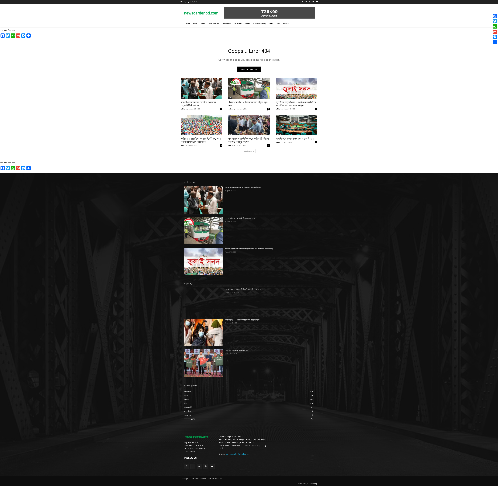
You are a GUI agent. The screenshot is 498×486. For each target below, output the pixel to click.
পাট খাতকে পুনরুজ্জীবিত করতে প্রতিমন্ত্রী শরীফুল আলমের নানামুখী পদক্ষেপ (248, 140)
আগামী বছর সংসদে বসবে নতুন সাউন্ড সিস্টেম (295, 138)
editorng (184, 109)
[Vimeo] (313, 1)
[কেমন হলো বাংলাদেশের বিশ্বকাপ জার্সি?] (203, 363)
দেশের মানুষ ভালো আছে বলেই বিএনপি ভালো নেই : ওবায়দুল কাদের (244, 289)
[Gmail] (494, 31)
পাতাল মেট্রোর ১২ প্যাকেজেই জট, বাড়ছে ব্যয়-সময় (240, 218)
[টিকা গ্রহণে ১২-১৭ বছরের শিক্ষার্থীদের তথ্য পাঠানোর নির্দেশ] (203, 332)
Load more (248, 151)
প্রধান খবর (279, 134)
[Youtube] (316, 1)
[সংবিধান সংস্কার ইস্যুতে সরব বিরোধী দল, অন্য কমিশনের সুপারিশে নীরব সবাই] (201, 125)
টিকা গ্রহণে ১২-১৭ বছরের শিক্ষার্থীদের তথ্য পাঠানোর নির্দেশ (242, 320)
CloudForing (312, 483)
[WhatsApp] (494, 26)
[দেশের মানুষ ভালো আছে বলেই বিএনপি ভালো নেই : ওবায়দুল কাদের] (203, 301)
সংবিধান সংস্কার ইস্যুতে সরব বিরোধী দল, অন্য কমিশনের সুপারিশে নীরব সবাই (201, 140)
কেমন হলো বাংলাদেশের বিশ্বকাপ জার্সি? (236, 350)
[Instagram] (306, 1)
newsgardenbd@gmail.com (236, 454)
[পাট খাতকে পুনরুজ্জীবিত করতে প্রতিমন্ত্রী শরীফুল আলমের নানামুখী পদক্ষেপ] (249, 125)
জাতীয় (183, 98)
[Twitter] (309, 1)
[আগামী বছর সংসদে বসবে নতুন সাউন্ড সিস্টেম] (296, 125)
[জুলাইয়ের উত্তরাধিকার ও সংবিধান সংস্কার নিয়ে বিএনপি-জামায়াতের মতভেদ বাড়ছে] (296, 88)
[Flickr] (199, 466)
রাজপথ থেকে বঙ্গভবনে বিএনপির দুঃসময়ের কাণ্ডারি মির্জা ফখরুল (198, 104)
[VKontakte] (212, 466)
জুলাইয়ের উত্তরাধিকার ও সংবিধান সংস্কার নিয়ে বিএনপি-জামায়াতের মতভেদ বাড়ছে (296, 104)
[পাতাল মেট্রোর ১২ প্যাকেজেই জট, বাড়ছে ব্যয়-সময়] (249, 88)
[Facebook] (302, 1)
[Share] (494, 42)
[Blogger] (186, 466)
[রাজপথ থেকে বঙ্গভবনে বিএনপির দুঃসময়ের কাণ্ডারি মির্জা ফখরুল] (201, 88)
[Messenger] (494, 36)
